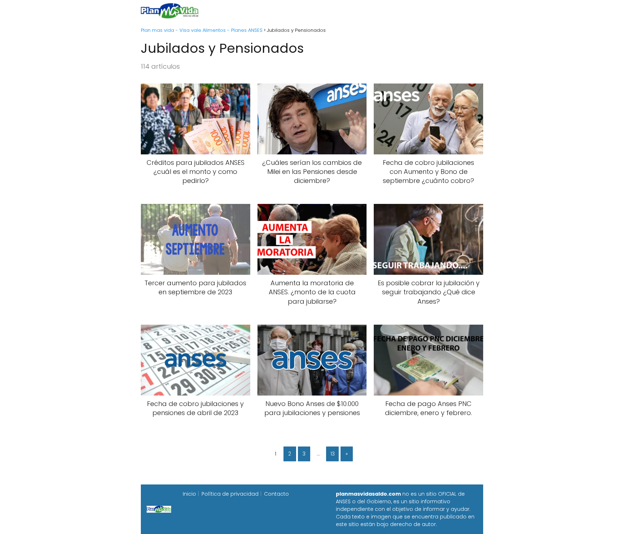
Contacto (276, 493)
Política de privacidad (230, 493)
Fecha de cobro (355, 11)
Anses (308, 11)
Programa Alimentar (455, 11)
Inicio (232, 11)
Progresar (402, 11)
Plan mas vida (269, 11)
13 (332, 453)
